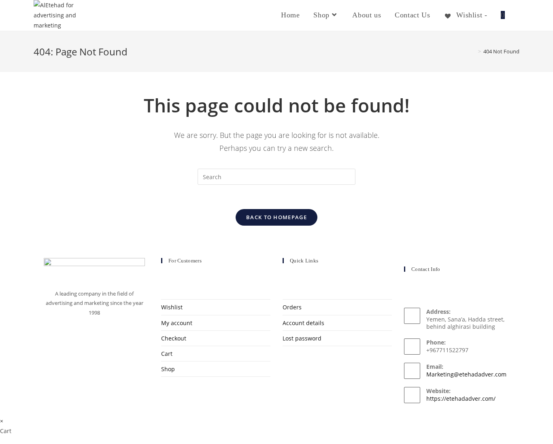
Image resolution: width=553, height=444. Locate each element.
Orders (292, 307)
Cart (166, 353)
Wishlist (172, 307)
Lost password (302, 338)
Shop (168, 369)
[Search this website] (276, 176)
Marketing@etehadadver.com (466, 374)
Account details (303, 323)
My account (176, 323)
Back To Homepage (276, 217)
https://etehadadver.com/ (461, 398)
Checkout (173, 338)
